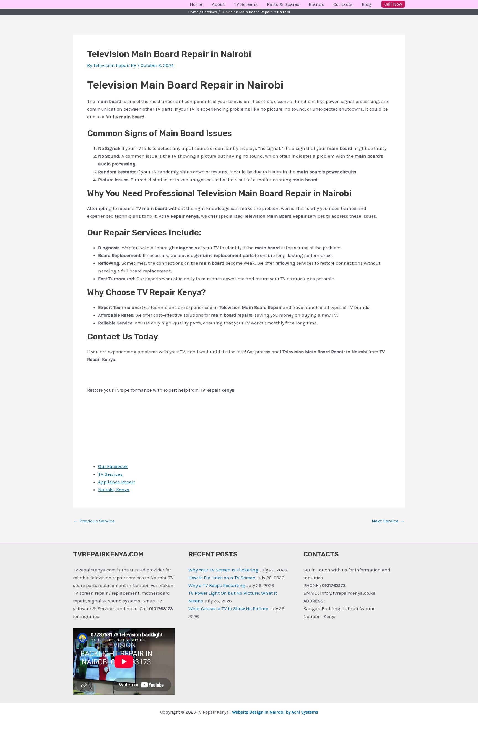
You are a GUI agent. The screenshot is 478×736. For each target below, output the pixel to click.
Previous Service (94, 521)
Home (196, 4)
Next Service (388, 521)
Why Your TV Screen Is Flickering (223, 570)
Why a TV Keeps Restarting (216, 585)
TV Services (110, 474)
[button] (393, 4)
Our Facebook (113, 466)
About (218, 4)
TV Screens (246, 4)
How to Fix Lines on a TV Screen (222, 577)
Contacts (342, 4)
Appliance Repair (116, 482)
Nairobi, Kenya (113, 489)
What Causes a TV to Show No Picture (228, 608)
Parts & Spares (283, 4)
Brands (316, 4)
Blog (366, 4)
